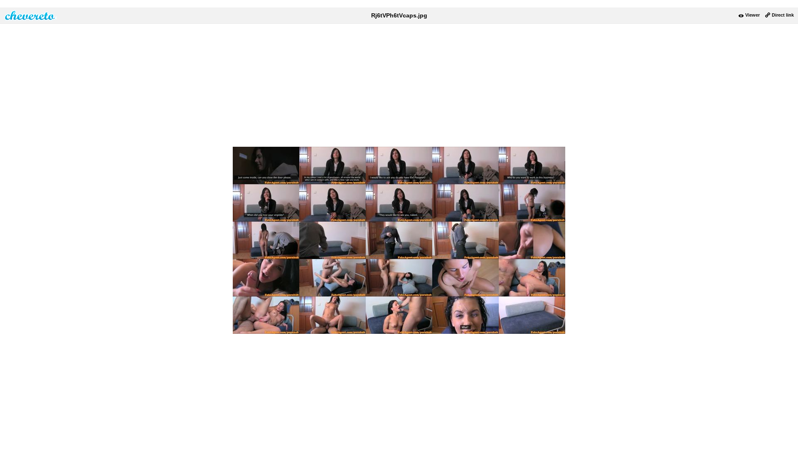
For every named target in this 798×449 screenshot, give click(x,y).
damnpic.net (30, 15)
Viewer (752, 14)
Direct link (783, 14)
